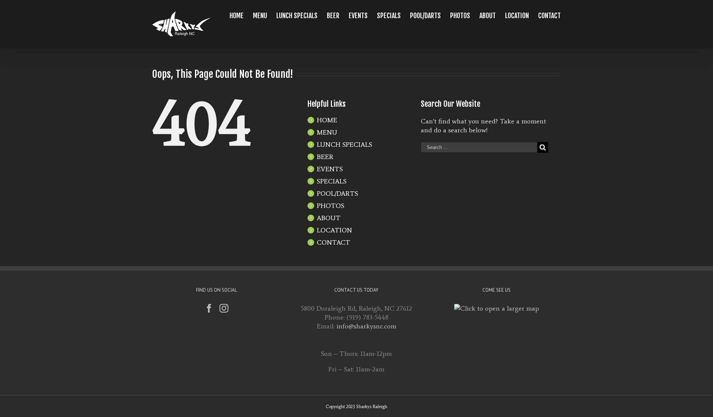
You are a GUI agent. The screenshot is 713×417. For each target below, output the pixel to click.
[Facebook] (209, 308)
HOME (327, 120)
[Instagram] (223, 308)
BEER (325, 157)
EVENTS (330, 169)
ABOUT (329, 218)
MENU (327, 132)
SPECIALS (331, 181)
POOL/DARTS (337, 193)
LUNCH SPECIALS (344, 144)
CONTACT (333, 242)
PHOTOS (330, 206)
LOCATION (334, 230)
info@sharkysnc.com (366, 326)
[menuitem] (241, 15)
